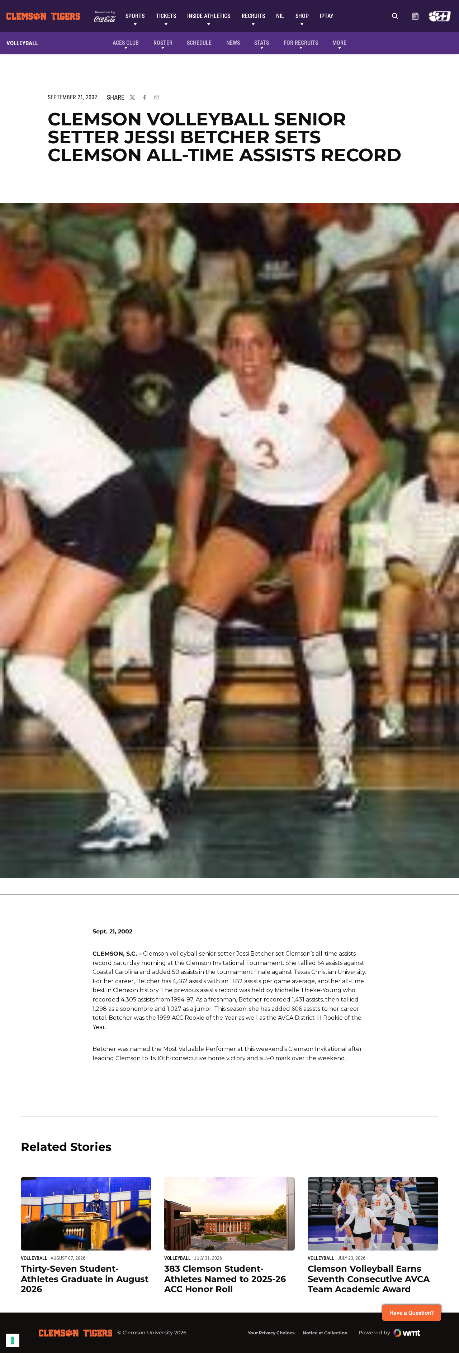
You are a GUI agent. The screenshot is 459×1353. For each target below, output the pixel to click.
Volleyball (34, 1258)
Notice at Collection (325, 1332)
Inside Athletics (208, 16)
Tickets (166, 16)
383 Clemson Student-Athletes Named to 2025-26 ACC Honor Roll (225, 1279)
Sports (135, 16)
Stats (261, 42)
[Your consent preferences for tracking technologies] (12, 1340)
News (233, 42)
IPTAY (326, 16)
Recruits (253, 16)
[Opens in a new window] (440, 16)
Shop (302, 16)
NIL (280, 16)
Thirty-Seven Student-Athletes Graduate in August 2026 (84, 1279)
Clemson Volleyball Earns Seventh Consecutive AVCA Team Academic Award (369, 1279)
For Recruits (301, 42)
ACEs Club (126, 42)
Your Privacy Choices (271, 1332)
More (339, 42)
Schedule (415, 16)
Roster (162, 42)
